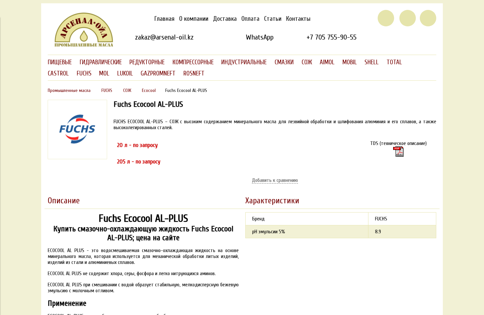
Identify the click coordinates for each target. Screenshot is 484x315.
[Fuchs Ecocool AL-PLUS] (77, 157)
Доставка (225, 18)
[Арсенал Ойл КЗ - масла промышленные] (81, 45)
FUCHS (106, 90)
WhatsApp (259, 37)
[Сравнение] (407, 18)
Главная (164, 18)
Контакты (298, 18)
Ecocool (149, 90)
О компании (193, 18)
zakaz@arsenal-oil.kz (164, 37)
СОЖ (127, 90)
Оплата (250, 18)
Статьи (273, 18)
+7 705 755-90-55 (332, 37)
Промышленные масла (69, 90)
